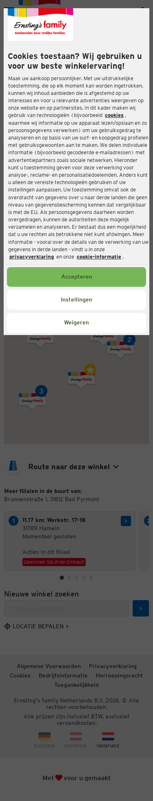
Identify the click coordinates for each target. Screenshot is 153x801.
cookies (114, 115)
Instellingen (76, 299)
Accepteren (76, 276)
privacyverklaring (31, 257)
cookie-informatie (99, 257)
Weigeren (76, 322)
